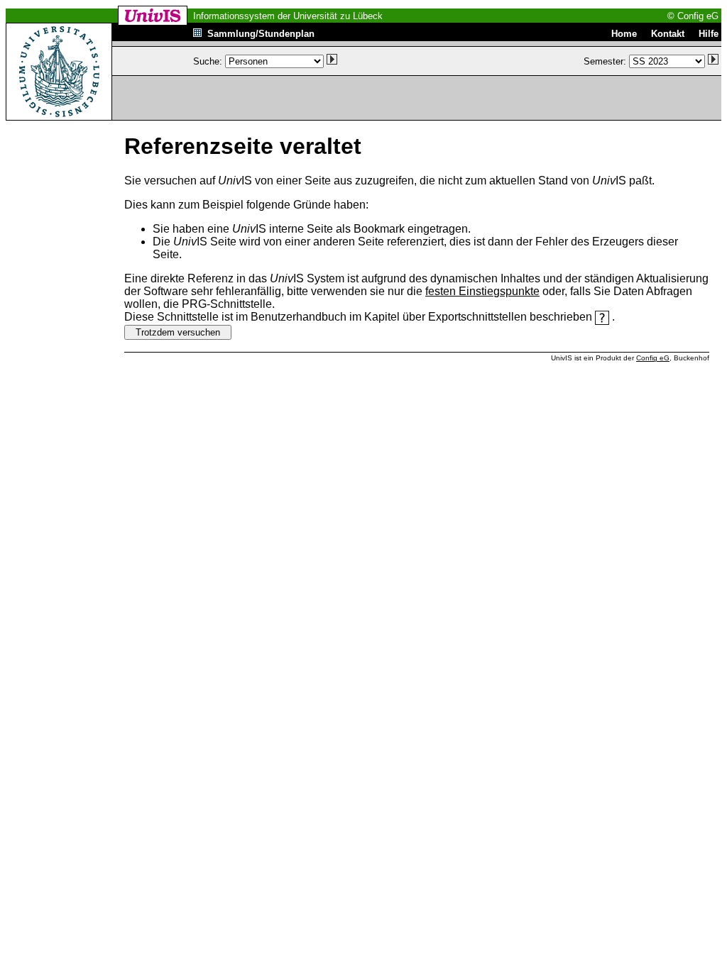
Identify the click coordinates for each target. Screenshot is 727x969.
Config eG (652, 358)
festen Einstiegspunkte (482, 291)
